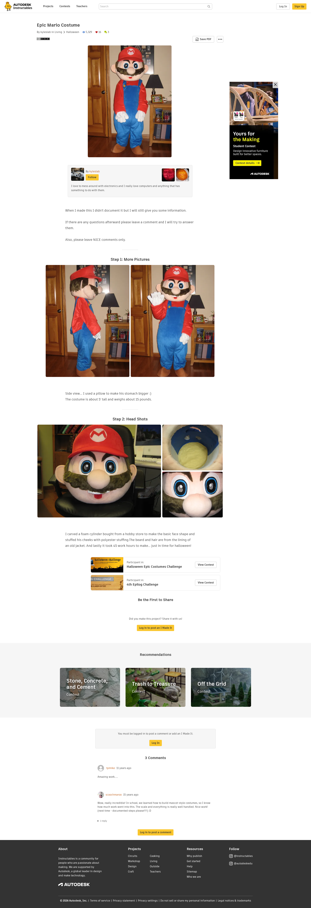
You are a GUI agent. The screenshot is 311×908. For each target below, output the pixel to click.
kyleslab (45, 32)
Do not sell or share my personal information (187, 900)
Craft (131, 871)
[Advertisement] (254, 130)
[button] (220, 39)
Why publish (194, 856)
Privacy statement (124, 900)
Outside (154, 866)
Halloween (72, 32)
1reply (103, 820)
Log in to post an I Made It (155, 628)
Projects (48, 6)
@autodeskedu (243, 863)
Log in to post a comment (155, 832)
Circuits (132, 856)
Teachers (81, 6)
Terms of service (100, 900)
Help (190, 866)
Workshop (134, 861)
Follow (92, 177)
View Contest (206, 565)
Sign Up (299, 6)
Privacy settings (148, 900)
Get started (193, 861)
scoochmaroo (114, 794)
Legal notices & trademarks (234, 900)
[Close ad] (275, 85)
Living (58, 32)
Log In (283, 6)
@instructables (243, 856)
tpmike (110, 768)
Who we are (194, 877)
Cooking (155, 856)
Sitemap (192, 871)
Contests (64, 6)
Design (132, 866)
